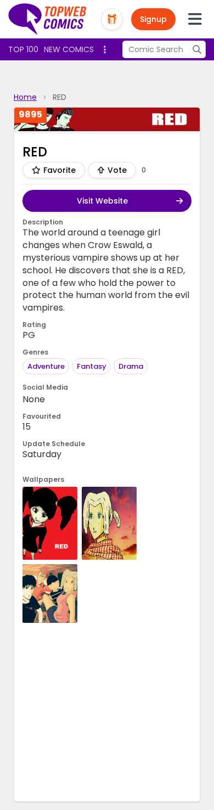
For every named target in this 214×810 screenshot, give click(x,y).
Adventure (46, 366)
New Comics (69, 49)
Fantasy (91, 366)
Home (25, 97)
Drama (131, 366)
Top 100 (23, 49)
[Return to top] (47, 19)
